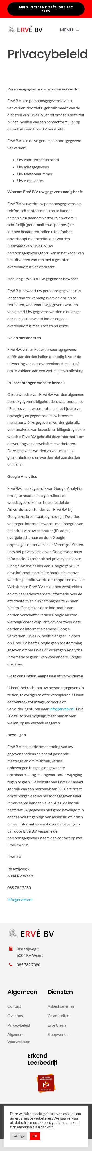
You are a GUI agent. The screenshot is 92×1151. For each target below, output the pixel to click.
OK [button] (35, 1136)
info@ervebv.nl (61, 708)
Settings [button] (18, 1136)
